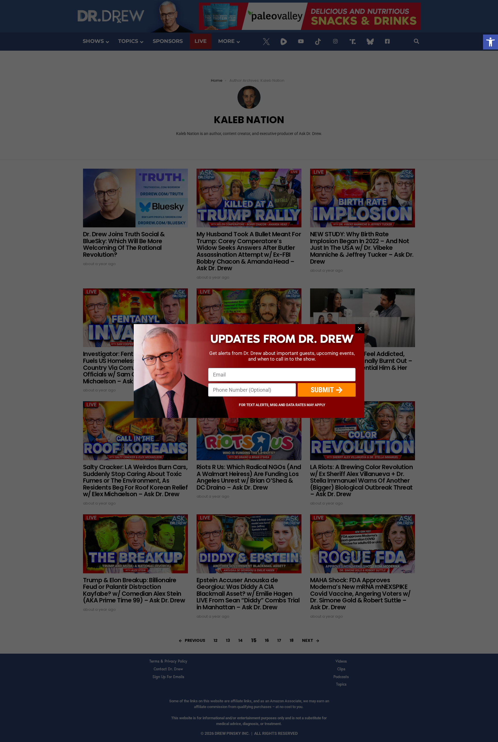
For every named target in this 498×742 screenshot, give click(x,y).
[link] (490, 42)
